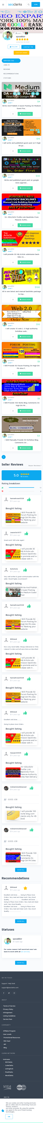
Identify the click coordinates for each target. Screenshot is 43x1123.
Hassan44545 (15, 753)
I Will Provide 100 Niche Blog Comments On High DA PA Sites (28, 857)
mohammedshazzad (18, 787)
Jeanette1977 (15, 532)
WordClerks (9, 1075)
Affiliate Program (9, 1031)
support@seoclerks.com (10, 987)
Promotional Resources (11, 1037)
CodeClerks (9, 1065)
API (4, 1044)
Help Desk (11, 983)
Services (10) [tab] (9, 60)
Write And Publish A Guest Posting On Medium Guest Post (29, 591)
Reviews (7, 69)
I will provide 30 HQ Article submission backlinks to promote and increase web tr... (29, 554)
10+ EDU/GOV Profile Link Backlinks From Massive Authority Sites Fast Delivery (29, 772)
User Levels (7, 1034)
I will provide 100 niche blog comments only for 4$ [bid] (28, 815)
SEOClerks (8, 1062)
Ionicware (6, 1059)
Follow (14, 47)
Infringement (7, 1012)
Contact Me (28, 47)
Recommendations (11, 74)
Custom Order (21, 53)
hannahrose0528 (17, 498)
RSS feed (6, 1041)
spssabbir (20, 36)
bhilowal (13, 639)
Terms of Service (9, 1006)
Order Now (26, 114)
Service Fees (7, 1019)
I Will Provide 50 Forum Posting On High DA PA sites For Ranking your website (29, 517)
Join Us (6, 1097)
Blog (5, 1047)
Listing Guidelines (9, 1016)
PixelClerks (9, 1072)
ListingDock (9, 1069)
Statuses (7, 78)
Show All (20, 870)
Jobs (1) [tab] (7, 65)
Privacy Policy (8, 1009)
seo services (25, 951)
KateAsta (14, 569)
